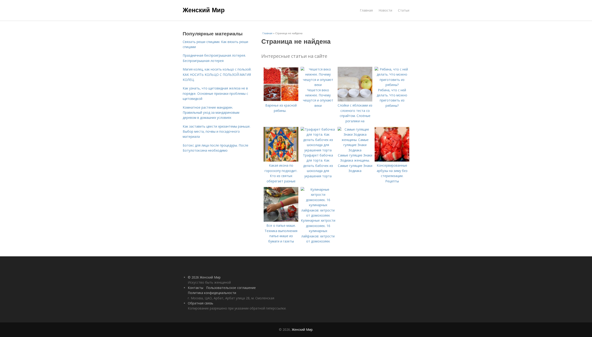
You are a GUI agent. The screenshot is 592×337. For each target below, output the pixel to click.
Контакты (195, 287)
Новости (385, 10)
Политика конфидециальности (212, 293)
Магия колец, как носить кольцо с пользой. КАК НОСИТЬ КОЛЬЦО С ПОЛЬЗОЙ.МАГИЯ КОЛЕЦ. (217, 74)
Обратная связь (200, 303)
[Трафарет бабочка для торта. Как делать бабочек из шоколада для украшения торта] (318, 150)
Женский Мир (204, 9)
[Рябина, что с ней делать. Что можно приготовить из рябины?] (392, 85)
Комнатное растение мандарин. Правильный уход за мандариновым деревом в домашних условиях (211, 112)
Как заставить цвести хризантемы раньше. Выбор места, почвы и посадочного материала (216, 131)
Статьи (403, 10)
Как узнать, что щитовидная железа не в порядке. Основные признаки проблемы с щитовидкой (215, 93)
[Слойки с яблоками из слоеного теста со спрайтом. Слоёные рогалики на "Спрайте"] (355, 100)
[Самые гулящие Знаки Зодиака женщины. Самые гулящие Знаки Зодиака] (355, 150)
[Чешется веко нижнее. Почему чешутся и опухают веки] (318, 85)
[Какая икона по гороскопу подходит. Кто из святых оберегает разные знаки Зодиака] (281, 160)
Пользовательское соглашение (231, 287)
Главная (366, 10)
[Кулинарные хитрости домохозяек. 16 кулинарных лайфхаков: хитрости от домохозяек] (318, 215)
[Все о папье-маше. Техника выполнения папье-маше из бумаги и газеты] (281, 220)
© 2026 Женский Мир (204, 277)
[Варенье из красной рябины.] (281, 100)
